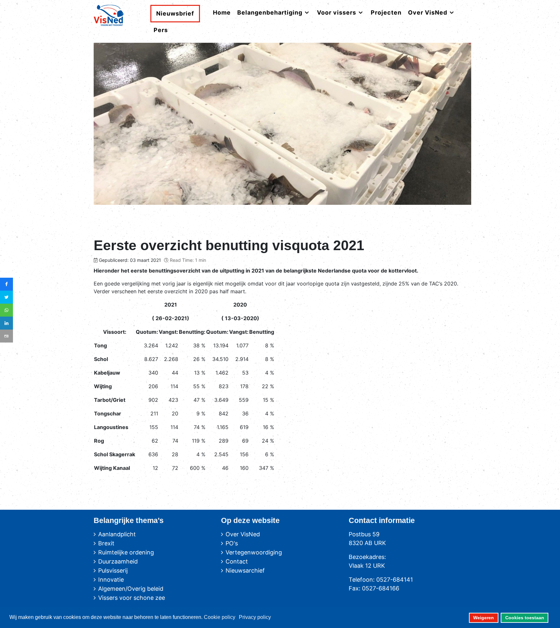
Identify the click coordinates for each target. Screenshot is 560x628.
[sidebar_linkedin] (6, 323)
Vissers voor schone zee (131, 597)
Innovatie (111, 579)
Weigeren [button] (483, 617)
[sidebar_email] (6, 336)
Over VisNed (243, 534)
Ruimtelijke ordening (126, 552)
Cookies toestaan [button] (524, 617)
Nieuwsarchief (245, 570)
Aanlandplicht (117, 534)
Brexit (106, 543)
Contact (237, 561)
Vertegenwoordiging (254, 552)
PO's (232, 543)
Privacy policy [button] (255, 617)
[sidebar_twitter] (6, 297)
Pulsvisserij (113, 570)
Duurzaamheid (118, 561)
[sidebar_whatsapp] (6, 310)
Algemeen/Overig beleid (130, 588)
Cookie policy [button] (219, 617)
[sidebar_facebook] (6, 284)
